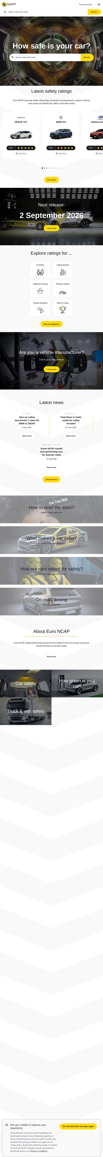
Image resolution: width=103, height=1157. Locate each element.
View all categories (51, 324)
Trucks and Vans (85, 5)
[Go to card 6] (53, 168)
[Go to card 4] (49, 168)
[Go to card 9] (60, 168)
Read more (27, 436)
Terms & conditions (38, 1151)
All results (51, 180)
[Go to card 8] (58, 168)
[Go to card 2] (44, 168)
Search (94, 12)
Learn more (51, 228)
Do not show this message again (78, 1126)
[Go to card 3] (47, 168)
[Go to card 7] (56, 168)
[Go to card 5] (51, 168)
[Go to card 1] (42, 168)
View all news (51, 479)
